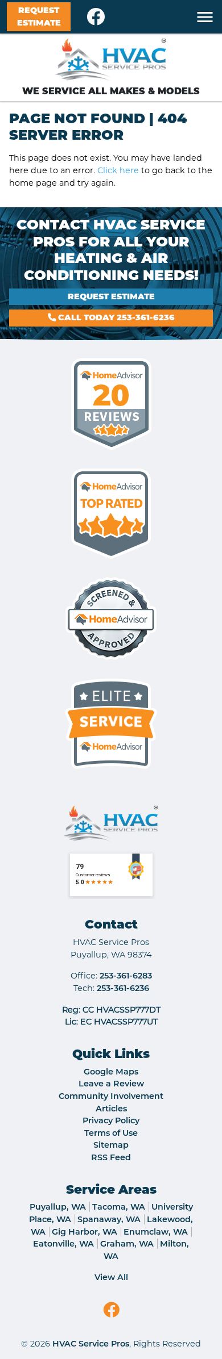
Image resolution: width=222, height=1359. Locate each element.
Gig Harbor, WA (84, 1232)
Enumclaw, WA (156, 1232)
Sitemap (111, 1145)
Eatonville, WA (63, 1244)
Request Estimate (39, 16)
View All (111, 1277)
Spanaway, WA (109, 1219)
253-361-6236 (123, 988)
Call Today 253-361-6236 (115, 317)
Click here (118, 170)
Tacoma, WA (118, 1207)
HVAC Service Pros (90, 1344)
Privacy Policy (111, 1120)
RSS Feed (111, 1157)
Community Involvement (111, 1096)
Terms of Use (111, 1133)
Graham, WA (127, 1244)
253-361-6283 (126, 976)
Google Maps (111, 1072)
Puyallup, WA (58, 1207)
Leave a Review (111, 1083)
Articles (111, 1108)
